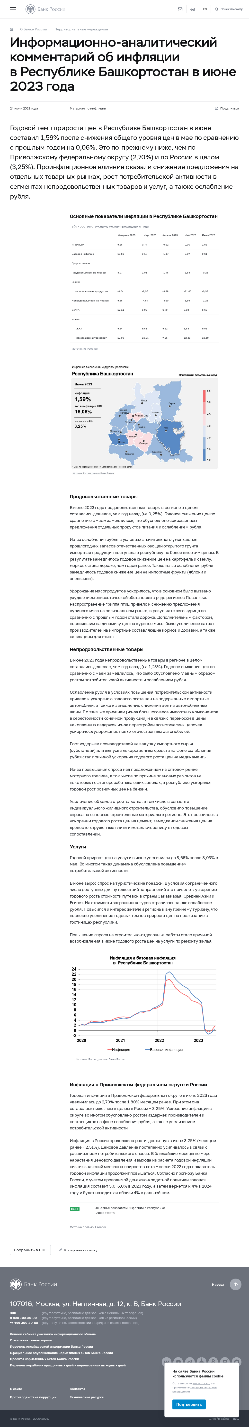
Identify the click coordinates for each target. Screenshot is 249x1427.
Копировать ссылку (81, 1250)
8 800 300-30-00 (23, 1318)
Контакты (77, 1389)
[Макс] (236, 1362)
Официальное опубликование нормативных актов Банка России (61, 1353)
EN (205, 9)
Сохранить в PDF (30, 1249)
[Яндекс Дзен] (201, 1362)
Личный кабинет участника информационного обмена (53, 1334)
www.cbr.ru (201, 1383)
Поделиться (229, 108)
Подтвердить (189, 1404)
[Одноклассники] (213, 1362)
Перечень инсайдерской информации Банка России (51, 1346)
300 (13, 1313)
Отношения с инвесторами (31, 1340)
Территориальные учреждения (81, 29)
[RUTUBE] (225, 1362)
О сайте (16, 1389)
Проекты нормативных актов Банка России (44, 1359)
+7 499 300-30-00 (24, 1323)
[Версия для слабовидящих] (192, 9)
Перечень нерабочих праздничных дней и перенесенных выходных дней (68, 1365)
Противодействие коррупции (33, 1397)
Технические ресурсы (87, 1397)
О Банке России (33, 29)
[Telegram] (190, 1362)
